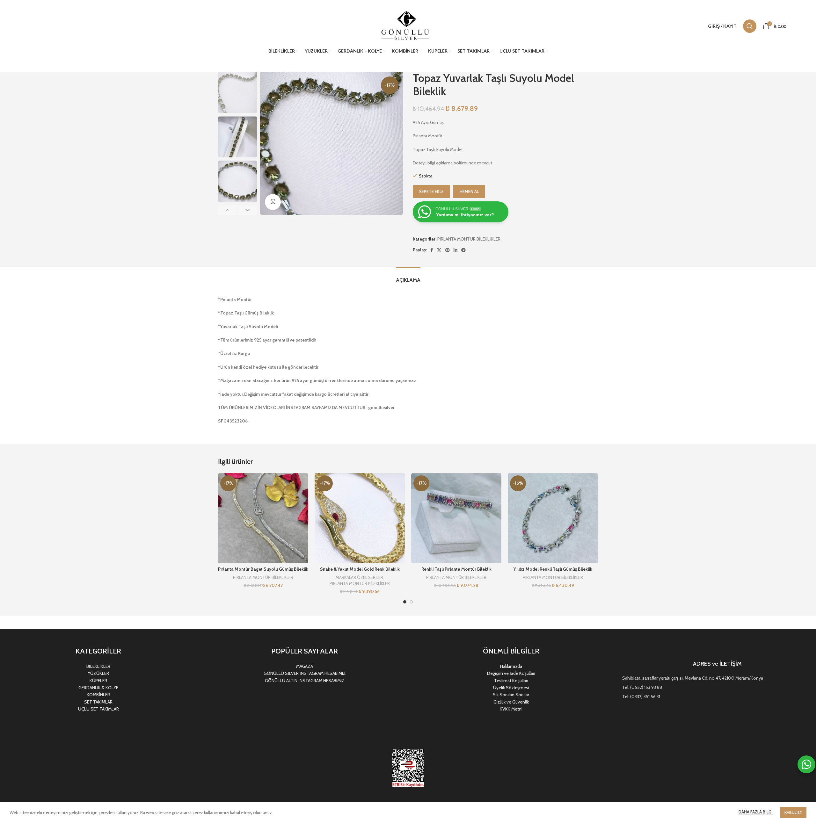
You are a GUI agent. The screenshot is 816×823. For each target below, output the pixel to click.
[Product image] (263, 518)
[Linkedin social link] (455, 250)
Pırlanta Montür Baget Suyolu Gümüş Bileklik (263, 569)
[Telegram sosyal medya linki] (463, 250)
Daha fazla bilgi (756, 811)
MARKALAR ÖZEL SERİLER (359, 577)
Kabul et (793, 812)
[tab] (408, 276)
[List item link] (717, 678)
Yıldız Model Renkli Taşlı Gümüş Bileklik (553, 569)
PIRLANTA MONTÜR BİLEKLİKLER (468, 239)
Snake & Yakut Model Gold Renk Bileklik (360, 569)
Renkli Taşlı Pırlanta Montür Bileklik (456, 569)
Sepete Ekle (431, 191)
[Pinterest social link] (447, 250)
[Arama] (750, 26)
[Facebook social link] (431, 250)
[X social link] (439, 250)
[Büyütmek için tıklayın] (273, 202)
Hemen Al (469, 191)
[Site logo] (406, 25)
